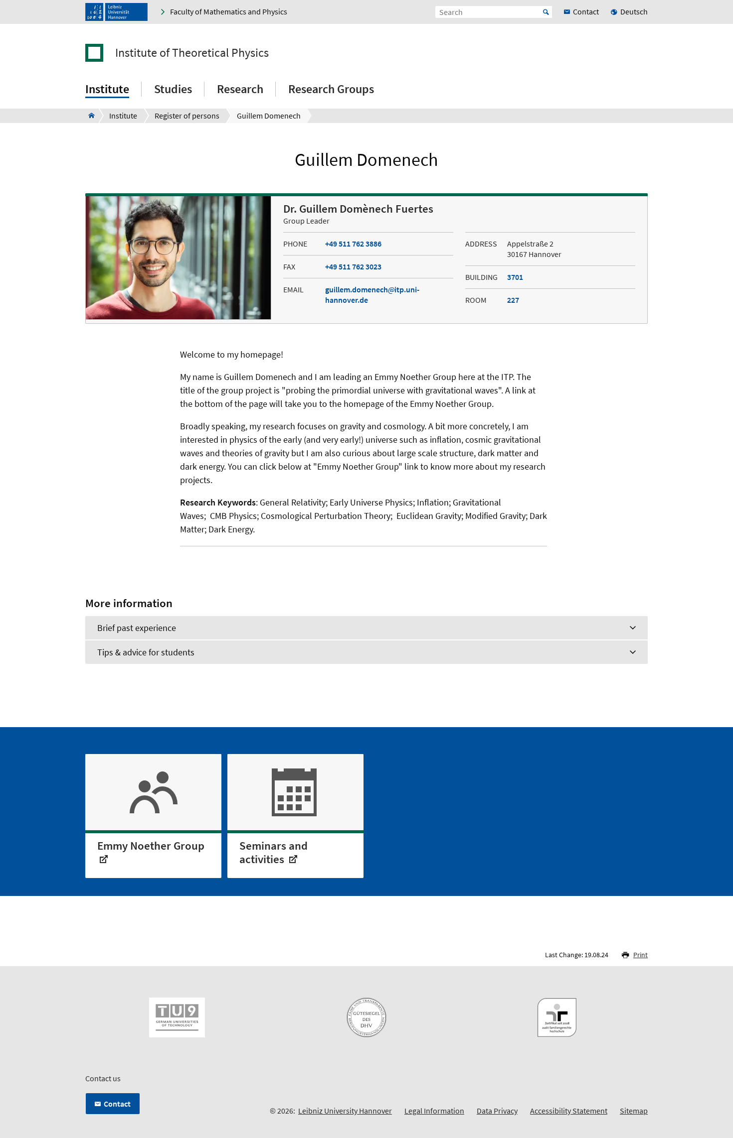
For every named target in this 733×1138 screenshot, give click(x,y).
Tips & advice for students (145, 652)
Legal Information (434, 1111)
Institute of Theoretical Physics (192, 53)
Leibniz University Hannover (345, 1111)
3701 (515, 277)
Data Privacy (497, 1111)
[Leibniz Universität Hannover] (116, 12)
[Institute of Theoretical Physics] (88, 116)
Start (546, 12)
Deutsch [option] (634, 11)
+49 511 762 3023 (353, 266)
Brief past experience (136, 627)
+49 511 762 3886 (353, 244)
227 (513, 300)
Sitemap (634, 1111)
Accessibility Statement (568, 1111)
